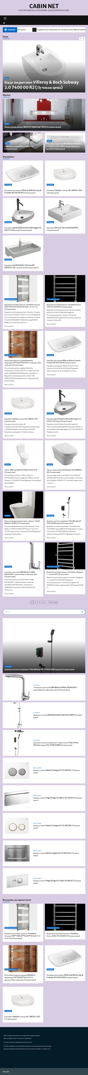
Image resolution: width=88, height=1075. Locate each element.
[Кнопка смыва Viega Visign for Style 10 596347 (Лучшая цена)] (17, 881)
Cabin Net (44, 6)
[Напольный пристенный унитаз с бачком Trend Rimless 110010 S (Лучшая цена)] (23, 504)
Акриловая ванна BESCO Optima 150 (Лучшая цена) (32, 126)
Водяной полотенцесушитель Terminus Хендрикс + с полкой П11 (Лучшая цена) (65, 573)
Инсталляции (37, 767)
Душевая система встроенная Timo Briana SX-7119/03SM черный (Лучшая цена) (64, 522)
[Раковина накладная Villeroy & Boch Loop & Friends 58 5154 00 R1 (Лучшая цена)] (23, 174)
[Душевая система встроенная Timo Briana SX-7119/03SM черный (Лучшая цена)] (65, 504)
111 (51, 602)
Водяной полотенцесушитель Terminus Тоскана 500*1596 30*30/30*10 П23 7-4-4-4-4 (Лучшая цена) (22, 307)
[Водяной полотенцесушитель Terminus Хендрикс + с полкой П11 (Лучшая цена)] (65, 555)
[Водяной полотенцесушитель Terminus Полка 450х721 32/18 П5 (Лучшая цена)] (65, 288)
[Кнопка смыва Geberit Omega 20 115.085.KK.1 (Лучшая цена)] (17, 826)
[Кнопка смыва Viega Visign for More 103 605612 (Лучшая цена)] (17, 798)
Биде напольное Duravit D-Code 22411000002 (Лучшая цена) (57, 85)
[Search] (4, 23)
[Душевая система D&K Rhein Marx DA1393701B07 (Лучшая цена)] (17, 715)
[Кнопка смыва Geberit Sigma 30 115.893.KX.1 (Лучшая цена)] (17, 853)
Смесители (50, 515)
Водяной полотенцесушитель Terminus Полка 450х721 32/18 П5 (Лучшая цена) (40, 30)
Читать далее (9, 326)
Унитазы (7, 464)
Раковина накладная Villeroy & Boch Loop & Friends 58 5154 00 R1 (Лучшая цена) (63, 362)
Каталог (6, 1071)
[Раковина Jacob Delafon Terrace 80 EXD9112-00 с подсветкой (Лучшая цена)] (23, 248)
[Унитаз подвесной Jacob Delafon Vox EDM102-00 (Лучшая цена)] (65, 453)
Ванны (7, 123)
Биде (29, 78)
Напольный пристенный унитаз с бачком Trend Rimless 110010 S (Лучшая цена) (22, 522)
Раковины (8, 184)
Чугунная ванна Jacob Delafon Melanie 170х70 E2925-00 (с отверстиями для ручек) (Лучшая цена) (64, 146)
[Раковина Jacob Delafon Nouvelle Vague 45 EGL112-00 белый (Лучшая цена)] (23, 211)
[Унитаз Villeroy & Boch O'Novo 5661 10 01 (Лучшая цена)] (23, 453)
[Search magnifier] (82, 612)
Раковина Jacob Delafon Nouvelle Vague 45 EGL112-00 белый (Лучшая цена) (64, 420)
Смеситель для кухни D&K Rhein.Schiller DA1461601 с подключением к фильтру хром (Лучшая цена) (20, 574)
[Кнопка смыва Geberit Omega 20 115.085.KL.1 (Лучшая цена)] (17, 770)
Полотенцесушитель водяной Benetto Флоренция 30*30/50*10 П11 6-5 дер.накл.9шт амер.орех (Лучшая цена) (22, 363)
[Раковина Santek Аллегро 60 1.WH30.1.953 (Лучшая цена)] (65, 174)
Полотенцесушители (11, 299)
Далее (55, 602)
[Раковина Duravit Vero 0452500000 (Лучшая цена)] (65, 211)
